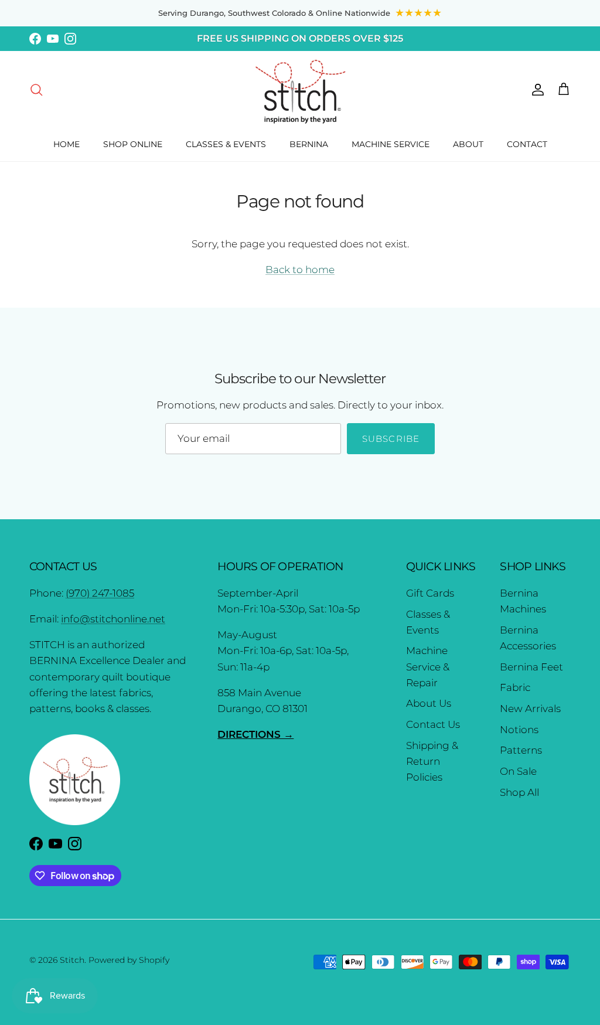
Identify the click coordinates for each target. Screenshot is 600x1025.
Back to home (300, 269)
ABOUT (468, 144)
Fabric (515, 687)
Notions (519, 729)
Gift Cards (430, 593)
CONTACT (527, 144)
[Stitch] (300, 91)
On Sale (518, 771)
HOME (66, 144)
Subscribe (391, 438)
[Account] (535, 89)
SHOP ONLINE (132, 144)
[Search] (36, 89)
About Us (428, 703)
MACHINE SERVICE (390, 144)
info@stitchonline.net (113, 619)
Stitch (72, 960)
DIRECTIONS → (255, 734)
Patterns (521, 750)
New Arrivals (530, 708)
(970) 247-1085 (100, 593)
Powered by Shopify (128, 960)
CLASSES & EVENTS (226, 144)
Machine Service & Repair (427, 666)
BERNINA (308, 144)
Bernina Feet (531, 667)
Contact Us (433, 724)
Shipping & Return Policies (432, 761)
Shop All (519, 792)
